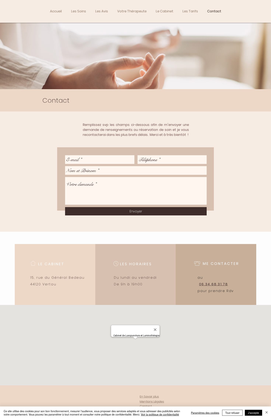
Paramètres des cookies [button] (205, 413)
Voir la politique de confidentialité (160, 414)
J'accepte (253, 413)
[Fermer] (266, 412)
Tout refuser (232, 413)
